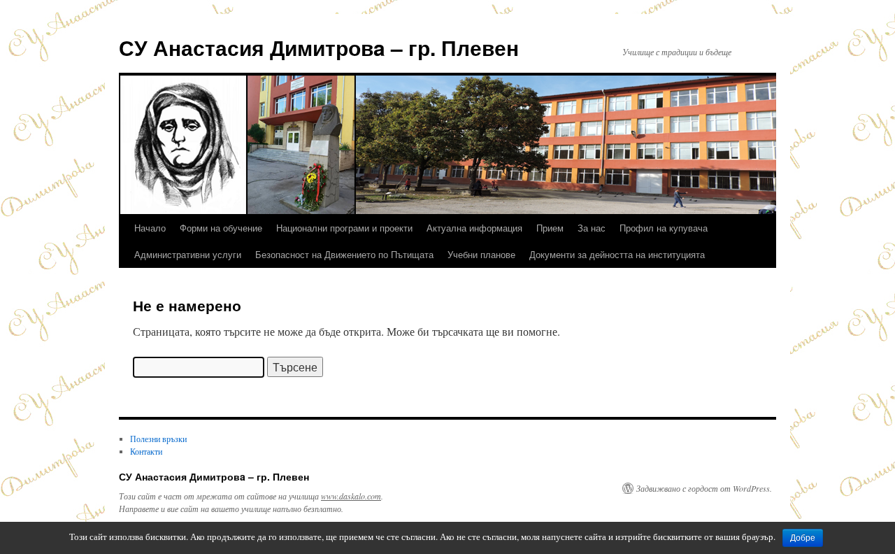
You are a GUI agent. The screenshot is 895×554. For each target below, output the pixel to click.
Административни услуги (187, 254)
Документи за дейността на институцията (617, 254)
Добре (802, 538)
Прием (550, 227)
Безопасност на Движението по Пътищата (344, 254)
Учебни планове (481, 254)
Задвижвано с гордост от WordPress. (704, 488)
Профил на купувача (664, 227)
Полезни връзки (158, 438)
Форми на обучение (221, 227)
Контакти (146, 451)
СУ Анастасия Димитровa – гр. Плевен (319, 47)
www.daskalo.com (351, 496)
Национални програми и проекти (344, 227)
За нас (592, 227)
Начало (150, 227)
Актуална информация (474, 227)
